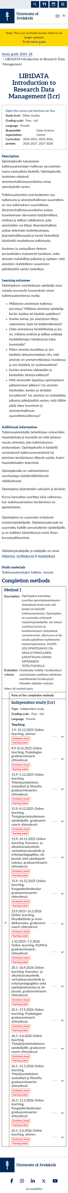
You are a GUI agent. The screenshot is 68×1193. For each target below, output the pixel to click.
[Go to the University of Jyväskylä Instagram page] (22, 1181)
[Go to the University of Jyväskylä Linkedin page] (33, 1181)
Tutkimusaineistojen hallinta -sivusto (27, 572)
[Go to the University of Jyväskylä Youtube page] (55, 1181)
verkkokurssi (25, 556)
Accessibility (34, 1189)
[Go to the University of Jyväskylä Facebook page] (11, 1181)
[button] (37, 736)
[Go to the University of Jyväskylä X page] (44, 1181)
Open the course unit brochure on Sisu (30, 110)
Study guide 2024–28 (17, 54)
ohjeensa (8, 556)
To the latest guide (34, 41)
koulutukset (46, 556)
